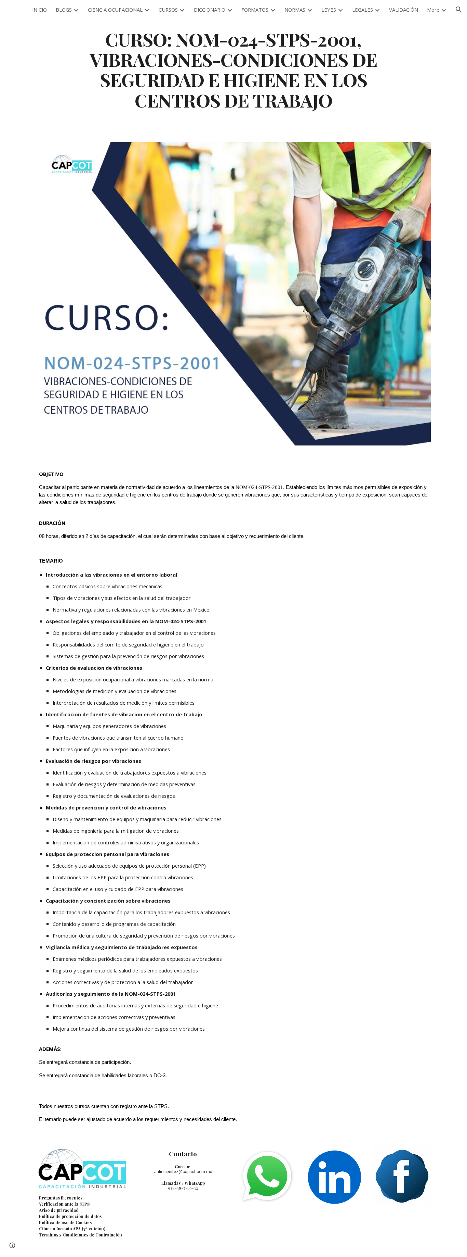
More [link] (433, 9)
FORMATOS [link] (254, 9)
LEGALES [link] (362, 9)
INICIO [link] (39, 9)
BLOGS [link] (64, 9)
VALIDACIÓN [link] (403, 9)
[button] (459, 9)
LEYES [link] (328, 9)
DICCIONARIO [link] (209, 9)
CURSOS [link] (168, 9)
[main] (233, 69)
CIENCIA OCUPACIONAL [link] (115, 9)
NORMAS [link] (294, 9)
